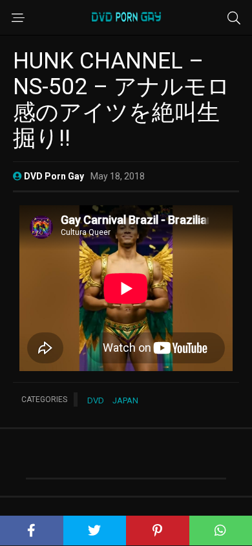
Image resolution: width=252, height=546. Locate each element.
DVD (95, 400)
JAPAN (125, 400)
